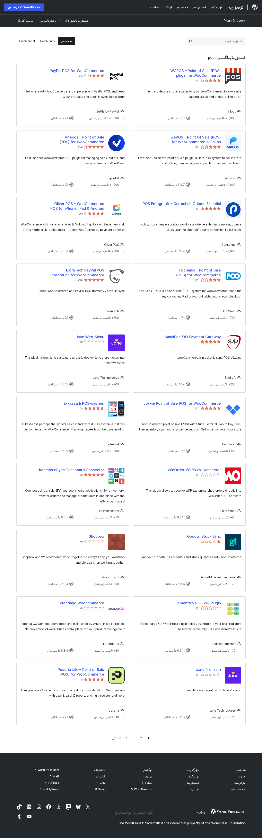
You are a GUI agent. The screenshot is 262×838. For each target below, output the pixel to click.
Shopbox (96, 536)
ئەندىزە (194, 789)
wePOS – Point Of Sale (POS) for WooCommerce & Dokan (196, 139)
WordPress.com (46, 770)
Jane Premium (208, 669)
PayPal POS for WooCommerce (77, 71)
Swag (100, 789)
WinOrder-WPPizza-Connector (194, 470)
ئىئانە (101, 782)
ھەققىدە (241, 770)
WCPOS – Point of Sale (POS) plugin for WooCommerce (195, 73)
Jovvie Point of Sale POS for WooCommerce (182, 403)
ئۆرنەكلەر (193, 776)
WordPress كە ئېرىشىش (24, 7)
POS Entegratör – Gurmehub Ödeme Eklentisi (182, 204)
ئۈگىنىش (147, 770)
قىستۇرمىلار (192, 782)
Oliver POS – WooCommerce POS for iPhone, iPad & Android (77, 206)
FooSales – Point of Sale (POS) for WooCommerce (198, 272)
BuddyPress (49, 789)
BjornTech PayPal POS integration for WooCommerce (77, 272)
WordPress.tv (141, 789)
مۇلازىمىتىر (239, 782)
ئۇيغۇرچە (201, 812)
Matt (54, 776)
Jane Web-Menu (90, 337)
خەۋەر (242, 776)
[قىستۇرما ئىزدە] (190, 41)
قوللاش (147, 776)
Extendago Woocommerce (81, 603)
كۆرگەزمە (193, 770)
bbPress (51, 782)
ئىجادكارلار (146, 782)
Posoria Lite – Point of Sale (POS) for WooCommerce (81, 671)
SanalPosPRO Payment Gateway (193, 337)
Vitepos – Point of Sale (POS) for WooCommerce (81, 139)
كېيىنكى (116, 738)
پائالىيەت (101, 776)
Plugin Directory (235, 20)
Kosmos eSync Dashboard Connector (71, 470)
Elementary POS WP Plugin (198, 603)
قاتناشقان (100, 770)
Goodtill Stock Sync (204, 536)
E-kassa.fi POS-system (84, 403)
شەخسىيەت (238, 789)
